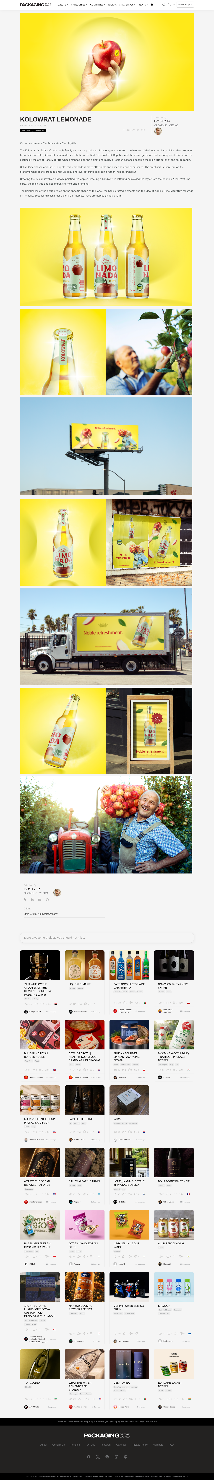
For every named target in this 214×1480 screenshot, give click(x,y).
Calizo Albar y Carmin (84, 1181)
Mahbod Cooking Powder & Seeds (80, 1308)
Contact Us (58, 1444)
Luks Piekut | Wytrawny (168, 1011)
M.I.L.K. (32, 1264)
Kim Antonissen (124, 1139)
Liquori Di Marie (80, 984)
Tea (37, 1251)
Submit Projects (185, 4)
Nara (117, 1119)
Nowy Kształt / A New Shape (173, 986)
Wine (169, 992)
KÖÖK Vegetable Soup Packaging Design (39, 1121)
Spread (135, 1064)
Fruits (161, 1248)
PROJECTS (60, 4)
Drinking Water (85, 1394)
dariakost (122, 1077)
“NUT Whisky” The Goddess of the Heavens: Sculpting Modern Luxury (38, 989)
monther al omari (35, 1202)
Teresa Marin (124, 1407)
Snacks (117, 1251)
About (43, 1444)
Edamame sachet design (170, 1384)
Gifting (42, 1320)
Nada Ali (77, 1264)
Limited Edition (30, 1324)
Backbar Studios (80, 1012)
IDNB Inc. (167, 1077)
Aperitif (80, 988)
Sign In (171, 4)
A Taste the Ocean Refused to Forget (38, 1183)
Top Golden (32, 1382)
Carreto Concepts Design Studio (125, 1011)
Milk (177, 1064)
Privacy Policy (140, 1444)
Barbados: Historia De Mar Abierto (129, 986)
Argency (77, 1202)
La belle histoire (81, 1119)
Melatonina (121, 1382)
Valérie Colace (79, 1139)
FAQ (171, 1444)
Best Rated (26, 130)
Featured (106, 1444)
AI (70, 1123)
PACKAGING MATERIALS (121, 4)
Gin (123, 1189)
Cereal (72, 1251)
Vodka (132, 992)
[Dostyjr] (158, 131)
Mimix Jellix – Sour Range (126, 1245)
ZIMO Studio (34, 1407)
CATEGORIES (78, 4)
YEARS (142, 4)
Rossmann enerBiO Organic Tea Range (37, 1245)
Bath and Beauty (120, 1123)
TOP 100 (90, 1444)
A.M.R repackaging (171, 1243)
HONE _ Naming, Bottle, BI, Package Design (129, 1183)
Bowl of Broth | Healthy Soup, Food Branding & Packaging (84, 1057)
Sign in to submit (148, 1422)
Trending (75, 1444)
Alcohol (27, 999)
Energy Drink (129, 1313)
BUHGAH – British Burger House (36, 1055)
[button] (164, 5)
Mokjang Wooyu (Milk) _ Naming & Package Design (173, 1057)
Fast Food (28, 1061)
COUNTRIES (96, 4)
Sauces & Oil (125, 1064)
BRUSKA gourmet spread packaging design (126, 1057)
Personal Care (164, 1314)
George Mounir (35, 1012)
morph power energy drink (128, 1308)
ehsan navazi (79, 1341)
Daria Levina (168, 1341)
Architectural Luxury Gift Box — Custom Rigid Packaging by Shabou (39, 1311)
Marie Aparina (124, 1341)
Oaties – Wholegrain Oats (83, 1245)
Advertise (121, 1444)
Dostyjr (162, 121)
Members (158, 1444)
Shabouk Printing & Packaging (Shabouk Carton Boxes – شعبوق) (38, 1339)
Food (37, 1061)
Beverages (39, 130)
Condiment (74, 1313)
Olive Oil (28, 1387)
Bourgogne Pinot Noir (174, 1181)
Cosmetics (133, 1123)
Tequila (125, 992)
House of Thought (36, 1077)
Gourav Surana (169, 1407)
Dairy (171, 1064)
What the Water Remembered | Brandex (80, 1386)
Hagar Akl (167, 1264)
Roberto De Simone (36, 1139)
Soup (78, 1064)
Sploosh (164, 1306)
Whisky (35, 999)
